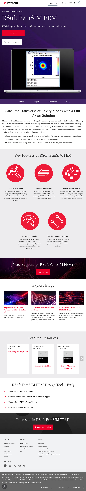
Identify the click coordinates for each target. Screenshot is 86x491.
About (46, 445)
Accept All (44, 487)
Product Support (27, 449)
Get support (43, 277)
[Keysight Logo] (12, 3)
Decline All (60, 487)
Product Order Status (28, 454)
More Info (76, 487)
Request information (13, 42)
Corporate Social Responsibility (53, 457)
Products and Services (10, 449)
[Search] (75, 3)
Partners (6, 463)
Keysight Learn (8, 457)
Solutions (6, 454)
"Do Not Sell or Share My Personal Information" (39, 483)
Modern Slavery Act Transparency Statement (57, 460)
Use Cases (7, 452)
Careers (46, 463)
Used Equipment (9, 460)
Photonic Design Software (14, 11)
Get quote (13, 33)
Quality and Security (50, 454)
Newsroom (47, 449)
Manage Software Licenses (30, 452)
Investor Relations (49, 452)
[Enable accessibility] (4, 486)
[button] (62, 3)
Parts (23, 457)
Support (25, 445)
